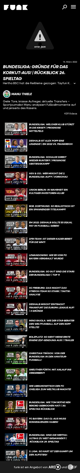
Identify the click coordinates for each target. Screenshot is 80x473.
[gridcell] (40, 129)
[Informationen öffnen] (74, 83)
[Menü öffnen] (73, 7)
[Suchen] (64, 7)
